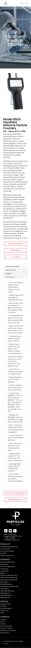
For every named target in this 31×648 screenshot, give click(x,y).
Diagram (9, 273)
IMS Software (15, 250)
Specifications (11, 270)
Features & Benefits (12, 266)
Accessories (10, 277)
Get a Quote (15, 257)
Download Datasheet (15, 244)
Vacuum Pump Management (15, 493)
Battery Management (15, 500)
